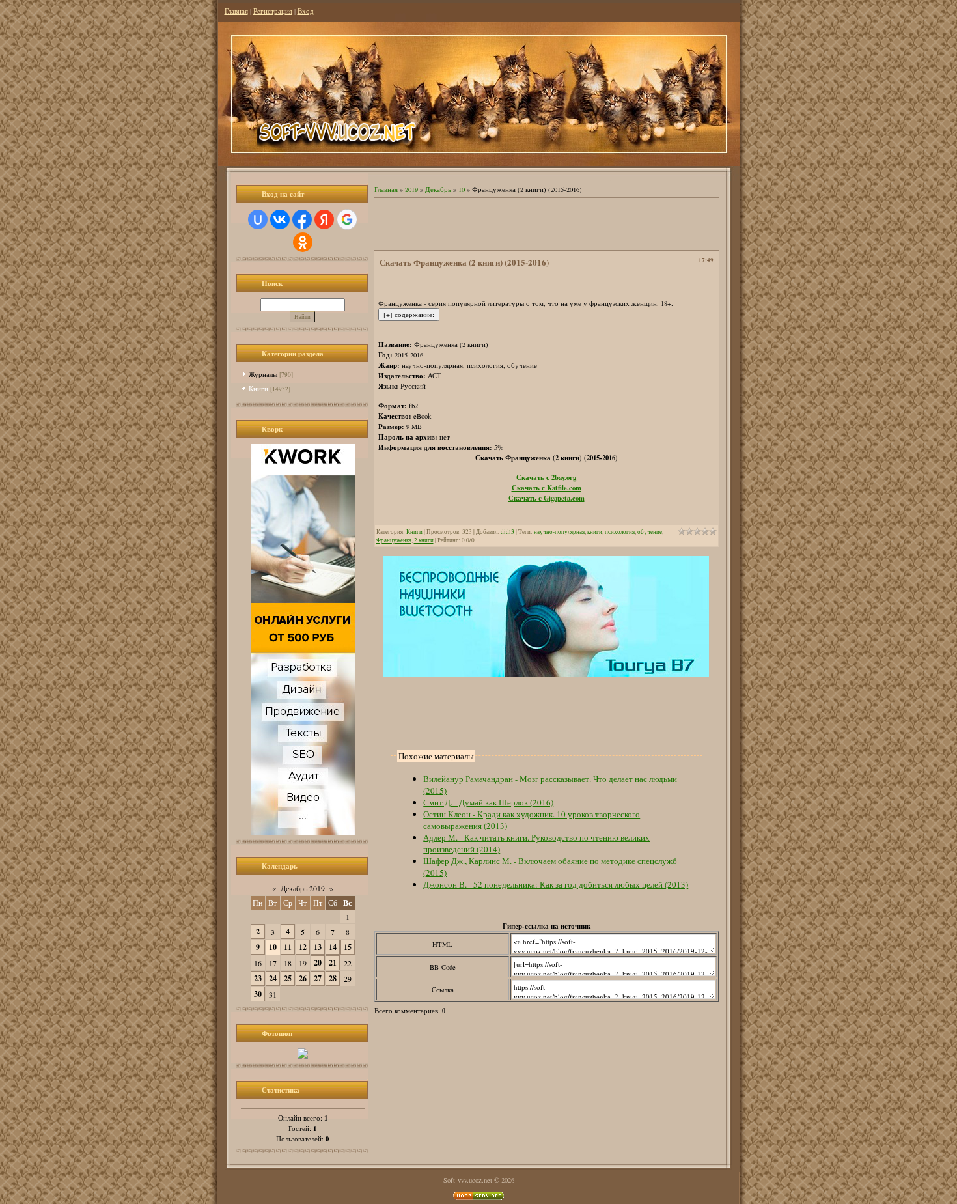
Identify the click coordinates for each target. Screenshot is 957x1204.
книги (594, 531)
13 (318, 947)
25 (288, 978)
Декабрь (438, 189)
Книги (258, 388)
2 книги (424, 540)
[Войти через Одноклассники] (302, 242)
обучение (649, 531)
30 (258, 994)
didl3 (507, 531)
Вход (306, 11)
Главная (236, 11)
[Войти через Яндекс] (324, 219)
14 (333, 947)
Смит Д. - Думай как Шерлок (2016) (488, 802)
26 (303, 978)
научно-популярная (559, 531)
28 (333, 978)
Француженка (393, 540)
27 (318, 978)
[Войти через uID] (258, 219)
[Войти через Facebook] (302, 219)
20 (318, 962)
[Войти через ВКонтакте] (280, 219)
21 (333, 962)
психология (620, 531)
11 (288, 947)
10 (273, 947)
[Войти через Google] (347, 219)
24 (273, 978)
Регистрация (272, 11)
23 (258, 978)
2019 (411, 189)
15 (348, 947)
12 (303, 947)
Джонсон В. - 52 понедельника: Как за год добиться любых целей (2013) (555, 884)
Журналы (263, 374)
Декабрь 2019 (303, 888)
